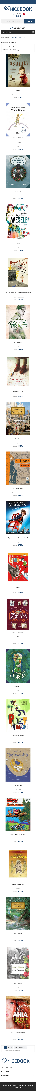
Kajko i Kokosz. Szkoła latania (18, 834)
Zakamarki (18, 789)
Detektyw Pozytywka (18, 735)
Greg (18, 146)
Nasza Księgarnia (18, 740)
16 (16, 1047)
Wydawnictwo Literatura (18, 94)
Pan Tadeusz (18, 933)
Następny (22, 1047)
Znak (18, 542)
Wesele (18, 243)
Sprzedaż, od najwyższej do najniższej (18, 46)
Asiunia (18, 90)
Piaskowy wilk (18, 785)
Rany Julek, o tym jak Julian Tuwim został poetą (18, 292)
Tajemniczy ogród (18, 686)
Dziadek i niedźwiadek (18, 884)
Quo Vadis (18, 439)
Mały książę (18, 142)
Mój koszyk (20, 15)
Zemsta (18, 636)
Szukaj (29, 21)
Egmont (18, 839)
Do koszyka (16, 71)
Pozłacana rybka (18, 488)
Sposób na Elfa (18, 587)
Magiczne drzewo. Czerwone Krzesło (18, 538)
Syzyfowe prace (18, 342)
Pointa (18, 888)
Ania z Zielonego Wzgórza (18, 1032)
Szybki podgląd (20, 71)
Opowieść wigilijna (18, 191)
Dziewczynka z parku (18, 391)
